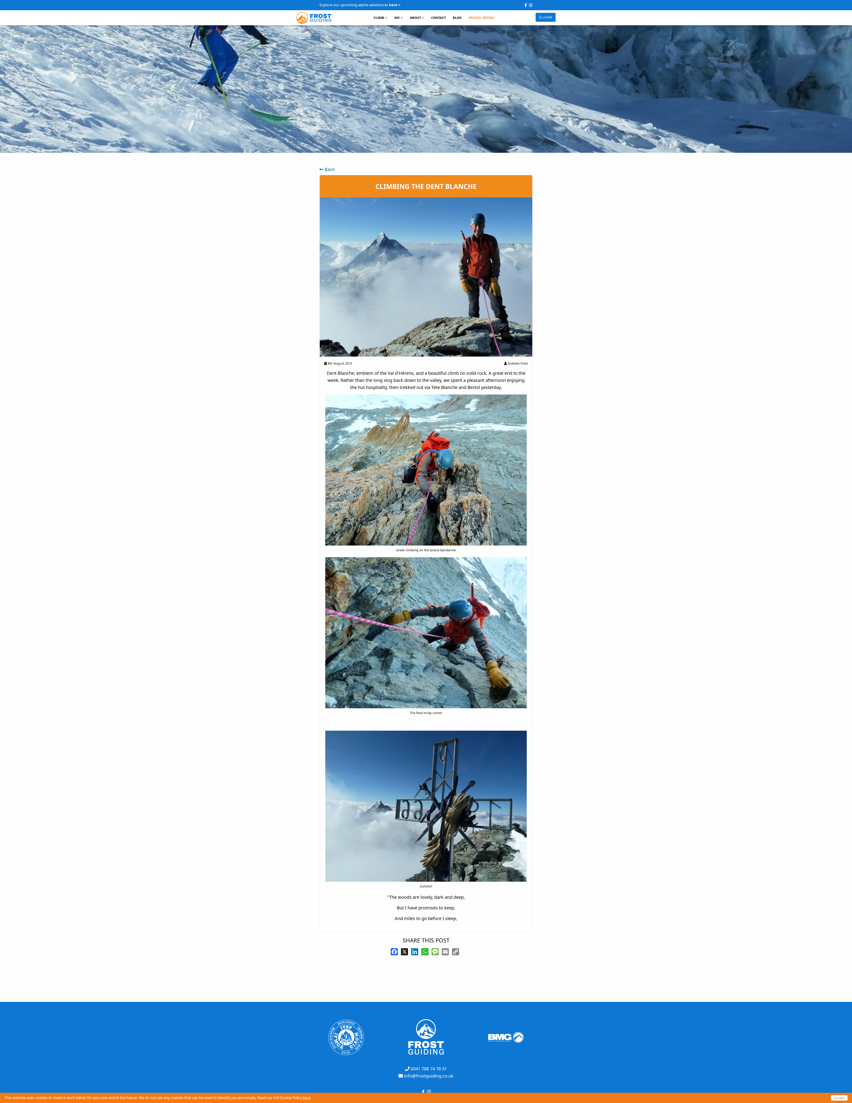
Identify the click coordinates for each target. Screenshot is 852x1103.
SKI (397, 18)
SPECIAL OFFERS (481, 18)
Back (329, 169)
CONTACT (438, 18)
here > (394, 4)
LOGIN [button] (547, 17)
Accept (839, 1098)
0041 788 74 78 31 (429, 1069)
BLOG (457, 18)
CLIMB (379, 18)
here (307, 1097)
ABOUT (415, 18)
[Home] (426, 1053)
